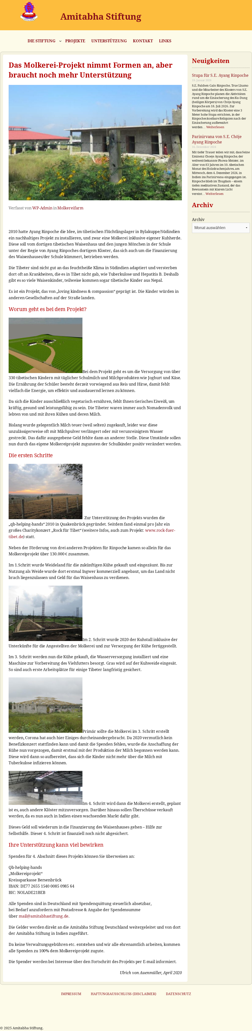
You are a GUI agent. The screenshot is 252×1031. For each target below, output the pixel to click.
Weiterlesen (215, 127)
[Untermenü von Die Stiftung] (60, 41)
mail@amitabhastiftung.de (44, 916)
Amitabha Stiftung (100, 17)
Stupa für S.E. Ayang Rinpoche (220, 75)
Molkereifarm (70, 208)
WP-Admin (42, 208)
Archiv (198, 219)
